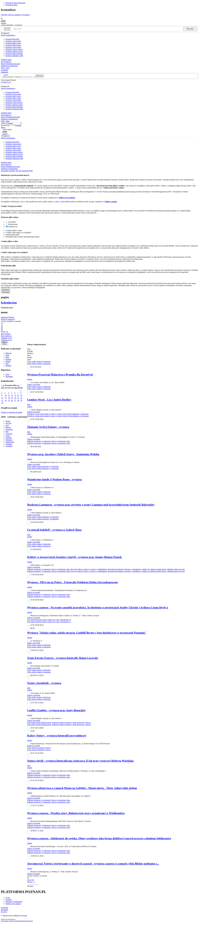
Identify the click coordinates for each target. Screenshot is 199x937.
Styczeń (8, 423)
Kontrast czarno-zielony (14, 49)
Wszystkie (12, 222)
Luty (7, 425)
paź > (19, 385)
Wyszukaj (190, 29)
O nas (8, 897)
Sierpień (9, 438)
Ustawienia (5, 290)
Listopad (9, 444)
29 (21, 400)
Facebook (4, 70)
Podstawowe (13, 227)
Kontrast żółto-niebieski (14, 54)
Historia (8, 366)
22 (21, 398)
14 (18, 395)
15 (21, 395)
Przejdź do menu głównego (15, 3)
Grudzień (9, 446)
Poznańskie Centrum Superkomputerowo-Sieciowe (17, 921)
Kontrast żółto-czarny (13, 45)
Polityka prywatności (13, 904)
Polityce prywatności (67, 198)
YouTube (11, 171)
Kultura (11, 317)
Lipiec (8, 436)
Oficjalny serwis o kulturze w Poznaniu (15, 15)
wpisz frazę (9, 29)
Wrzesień (9, 440)
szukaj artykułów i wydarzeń (11, 77)
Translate (18, 125)
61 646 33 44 (6, 82)
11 (9, 395)
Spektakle (9, 376)
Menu (3, 127)
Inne (7, 363)
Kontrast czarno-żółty (13, 47)
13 (15, 395)
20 (15, 398)
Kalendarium (9, 302)
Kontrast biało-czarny (13, 43)
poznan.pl (4, 317)
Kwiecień (9, 429)
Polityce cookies (111, 202)
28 (18, 400)
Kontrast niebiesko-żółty (14, 56)
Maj (7, 432)
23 (2, 400)
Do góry (30, 886)
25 (9, 400)
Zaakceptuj (5, 292)
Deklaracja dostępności (14, 902)
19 (12, 398)
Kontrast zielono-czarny (14, 52)
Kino (7, 374)
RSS (31, 171)
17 (6, 398)
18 (9, 398)
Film (7, 357)
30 (2, 403)
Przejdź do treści (12, 5)
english (3, 23)
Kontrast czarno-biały (13, 41)
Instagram (4, 72)
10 (6, 395)
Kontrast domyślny (12, 39)
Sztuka (8, 361)
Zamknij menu (6, 60)
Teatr (7, 355)
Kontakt (8, 899)
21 (18, 398)
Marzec (8, 427)
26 (12, 400)
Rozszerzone (13, 224)
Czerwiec (9, 434)
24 (6, 400)
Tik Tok (18, 171)
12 (12, 395)
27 (15, 400)
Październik (10, 442)
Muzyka (9, 353)
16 (2, 398)
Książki (8, 359)
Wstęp (8, 421)
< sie (2, 385)
